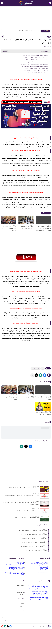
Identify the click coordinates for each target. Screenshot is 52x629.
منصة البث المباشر (44, 568)
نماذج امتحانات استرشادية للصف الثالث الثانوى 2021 (36, 62)
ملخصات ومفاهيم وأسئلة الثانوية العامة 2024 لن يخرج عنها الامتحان (9, 228)
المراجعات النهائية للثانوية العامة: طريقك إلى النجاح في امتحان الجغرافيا (43, 414)
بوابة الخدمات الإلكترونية (43, 572)
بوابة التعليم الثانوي (44, 571)
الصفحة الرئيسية (20, 585)
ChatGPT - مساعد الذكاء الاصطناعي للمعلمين (38, 585)
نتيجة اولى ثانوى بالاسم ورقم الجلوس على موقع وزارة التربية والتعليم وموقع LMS (22, 496)
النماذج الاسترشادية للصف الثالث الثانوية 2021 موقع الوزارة (35, 66)
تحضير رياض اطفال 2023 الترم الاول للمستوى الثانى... (35, 550)
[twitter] (26, 446)
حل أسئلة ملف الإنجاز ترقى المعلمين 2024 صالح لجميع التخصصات (23, 487)
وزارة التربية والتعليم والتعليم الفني (40, 562)
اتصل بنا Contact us (20, 590)
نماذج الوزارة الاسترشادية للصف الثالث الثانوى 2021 (36, 59)
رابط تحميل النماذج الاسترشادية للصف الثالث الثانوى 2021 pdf (34, 64)
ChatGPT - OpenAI (20, 562)
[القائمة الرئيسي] (50, 3)
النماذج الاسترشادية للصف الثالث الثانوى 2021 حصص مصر (35, 55)
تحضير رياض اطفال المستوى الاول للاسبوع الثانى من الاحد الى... (32, 534)
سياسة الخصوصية (20, 594)
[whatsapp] (21, 446)
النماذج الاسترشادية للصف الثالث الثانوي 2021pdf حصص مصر (34, 70)
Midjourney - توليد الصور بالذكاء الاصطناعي (14, 564)
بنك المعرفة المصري (43, 564)
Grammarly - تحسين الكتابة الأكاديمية (40, 590)
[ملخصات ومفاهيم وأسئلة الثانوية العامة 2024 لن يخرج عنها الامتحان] (8, 220)
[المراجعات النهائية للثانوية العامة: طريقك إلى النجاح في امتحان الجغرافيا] (43, 406)
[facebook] (30, 446)
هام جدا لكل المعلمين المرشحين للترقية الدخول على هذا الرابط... (32, 542)
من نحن (22, 587)
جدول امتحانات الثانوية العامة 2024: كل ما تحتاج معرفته (26, 227)
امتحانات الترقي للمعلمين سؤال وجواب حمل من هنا (27, 510)
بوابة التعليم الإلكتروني (43, 567)
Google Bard (21, 563)
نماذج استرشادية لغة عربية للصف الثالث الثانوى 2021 (36, 57)
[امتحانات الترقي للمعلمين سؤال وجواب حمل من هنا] (44, 511)
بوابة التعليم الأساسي (43, 569)
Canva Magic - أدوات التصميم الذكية (16, 568)
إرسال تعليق (45, 427)
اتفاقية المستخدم (20, 592)
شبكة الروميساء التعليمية (32, 626)
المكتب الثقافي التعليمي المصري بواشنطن (39, 563)
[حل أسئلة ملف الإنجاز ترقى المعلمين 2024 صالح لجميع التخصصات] (44, 489)
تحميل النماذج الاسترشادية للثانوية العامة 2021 (38, 73)
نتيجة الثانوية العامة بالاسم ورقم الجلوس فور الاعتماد (27, 517)
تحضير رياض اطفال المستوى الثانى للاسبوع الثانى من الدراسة (33, 530)
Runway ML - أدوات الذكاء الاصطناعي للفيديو (14, 566)
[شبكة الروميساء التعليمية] (26, 3)
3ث (49, 36)
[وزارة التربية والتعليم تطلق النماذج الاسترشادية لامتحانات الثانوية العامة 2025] (43, 220)
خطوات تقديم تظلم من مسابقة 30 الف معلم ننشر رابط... (34, 538)
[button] (44, 375)
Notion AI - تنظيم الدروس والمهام (40, 593)
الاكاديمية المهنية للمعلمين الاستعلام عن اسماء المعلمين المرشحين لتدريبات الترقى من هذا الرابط (21, 503)
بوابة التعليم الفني (44, 566)
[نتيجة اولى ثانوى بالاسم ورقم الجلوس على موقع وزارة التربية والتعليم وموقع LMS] (44, 496)
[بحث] (2, 3)
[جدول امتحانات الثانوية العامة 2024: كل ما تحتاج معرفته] (26, 220)
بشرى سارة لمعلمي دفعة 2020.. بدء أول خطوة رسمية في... (26, 30)
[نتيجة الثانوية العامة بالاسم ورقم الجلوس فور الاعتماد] (44, 519)
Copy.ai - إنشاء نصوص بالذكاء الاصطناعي (14, 572)
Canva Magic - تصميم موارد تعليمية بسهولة (38, 588)
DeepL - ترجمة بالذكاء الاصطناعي (16, 567)
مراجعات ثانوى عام (35, 368)
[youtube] (2, 626)
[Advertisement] (26, 18)
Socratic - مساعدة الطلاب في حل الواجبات (39, 599)
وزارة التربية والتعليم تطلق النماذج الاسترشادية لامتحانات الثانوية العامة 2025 (43, 228)
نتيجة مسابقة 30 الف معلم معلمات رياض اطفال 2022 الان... (33, 546)
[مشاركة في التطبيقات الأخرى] (32, 375)
